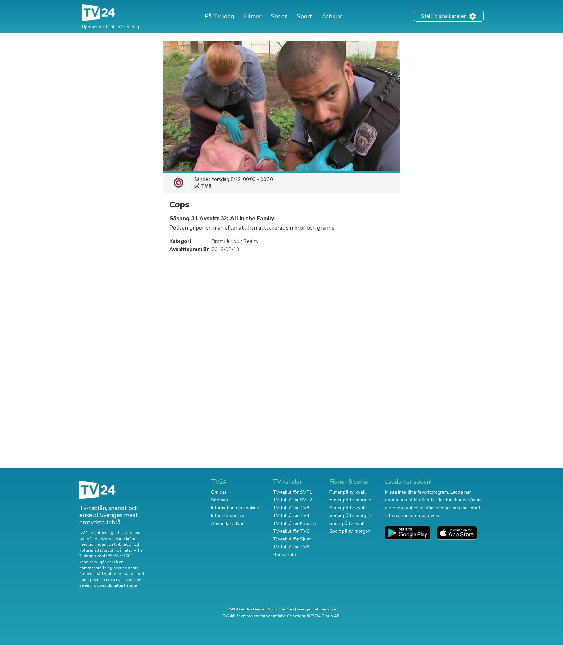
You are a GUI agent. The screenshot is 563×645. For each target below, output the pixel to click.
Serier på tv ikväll (347, 508)
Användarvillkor (227, 523)
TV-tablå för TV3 (291, 508)
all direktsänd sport (126, 573)
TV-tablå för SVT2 (292, 500)
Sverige (303, 609)
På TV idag (219, 16)
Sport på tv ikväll (347, 523)
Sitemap (219, 500)
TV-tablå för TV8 (291, 547)
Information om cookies (235, 508)
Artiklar (332, 16)
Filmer (252, 16)
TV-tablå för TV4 (291, 515)
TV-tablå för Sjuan (292, 539)
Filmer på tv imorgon (350, 500)
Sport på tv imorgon (349, 531)
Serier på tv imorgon (350, 515)
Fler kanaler (285, 555)
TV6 (206, 186)
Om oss (219, 492)
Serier (279, 16)
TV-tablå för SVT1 (292, 492)
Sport (304, 16)
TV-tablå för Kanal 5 (294, 523)
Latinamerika (324, 609)
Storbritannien (281, 609)
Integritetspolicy (227, 515)
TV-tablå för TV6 (291, 531)
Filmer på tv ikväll (347, 492)
